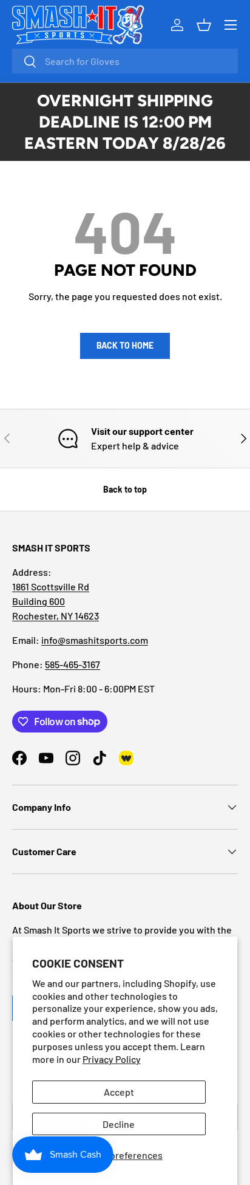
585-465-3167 (72, 664)
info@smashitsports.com (94, 640)
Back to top (125, 489)
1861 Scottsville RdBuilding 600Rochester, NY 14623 (55, 601)
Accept (119, 1092)
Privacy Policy (112, 1059)
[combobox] (125, 61)
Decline (119, 1124)
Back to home (125, 345)
